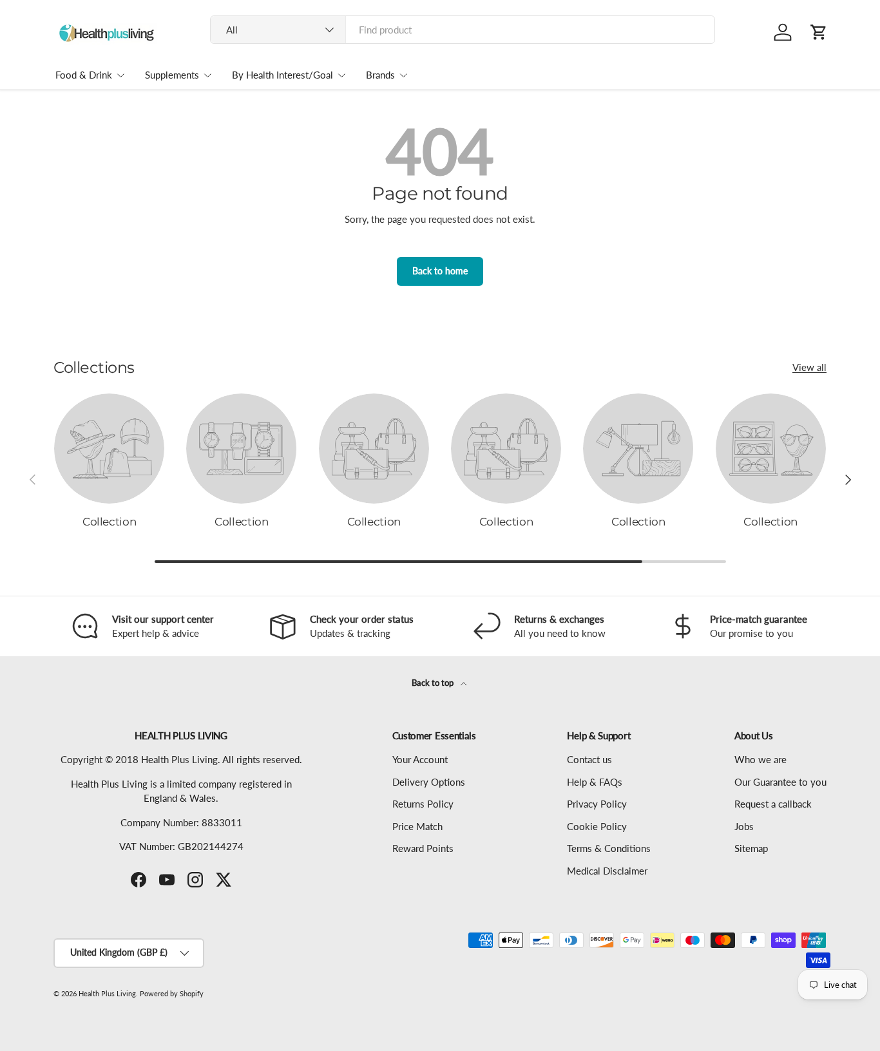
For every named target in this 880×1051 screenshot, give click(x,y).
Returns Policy (423, 804)
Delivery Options (428, 782)
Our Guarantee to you (780, 782)
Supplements (172, 74)
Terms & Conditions (609, 848)
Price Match (417, 826)
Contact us (589, 759)
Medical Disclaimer (607, 870)
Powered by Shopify (172, 993)
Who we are (760, 759)
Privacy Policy (597, 804)
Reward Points (423, 848)
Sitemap (751, 848)
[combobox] (463, 29)
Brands (380, 74)
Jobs (744, 826)
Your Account (420, 759)
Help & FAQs (594, 782)
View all (809, 367)
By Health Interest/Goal (282, 74)
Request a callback (773, 804)
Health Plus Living (107, 993)
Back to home (440, 270)
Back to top (433, 682)
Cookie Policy (597, 826)
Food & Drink (83, 74)
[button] (819, 32)
